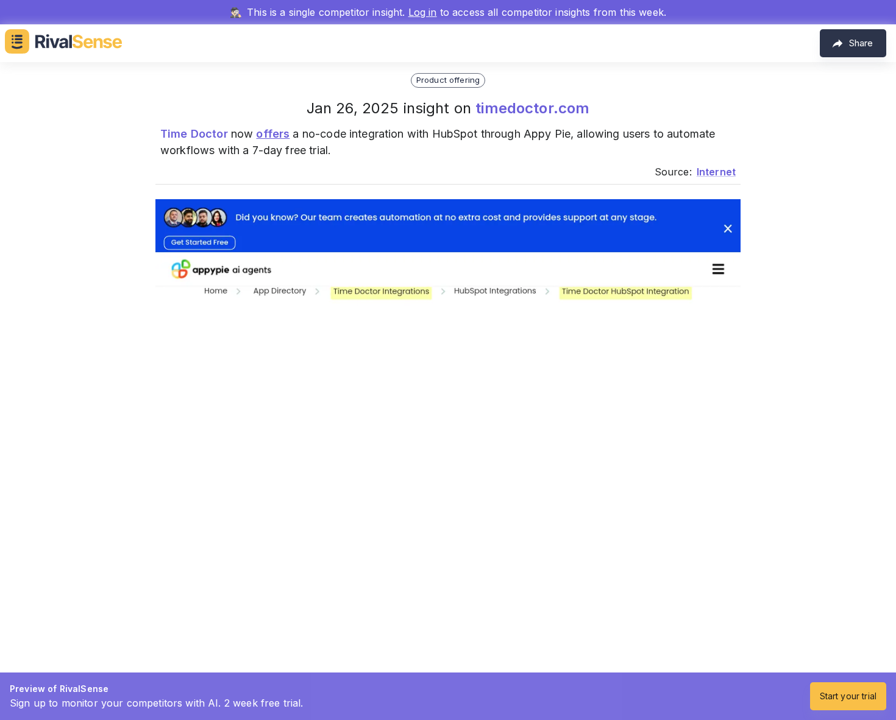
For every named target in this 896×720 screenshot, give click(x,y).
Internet (716, 172)
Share (861, 43)
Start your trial (848, 696)
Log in (422, 12)
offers (273, 133)
